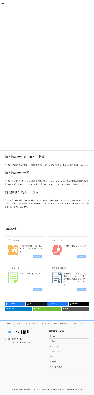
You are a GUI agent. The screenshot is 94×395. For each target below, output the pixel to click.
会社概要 (63, 323)
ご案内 (17, 323)
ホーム (9, 323)
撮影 (55, 323)
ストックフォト (30, 323)
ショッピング (45, 323)
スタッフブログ (77, 323)
